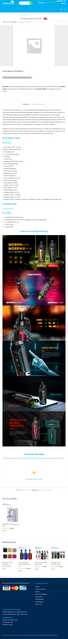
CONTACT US (61, 1)
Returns (37, 591)
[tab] (26, 104)
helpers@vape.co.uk (21, 612)
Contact (37, 586)
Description (26, 104)
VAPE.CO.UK (38, 604)
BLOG (64, 3)
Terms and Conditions (40, 594)
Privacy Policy (38, 596)
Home (4, 22)
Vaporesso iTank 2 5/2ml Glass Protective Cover (7, 564)
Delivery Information (40, 589)
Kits (8, 22)
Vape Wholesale (39, 599)
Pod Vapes (13, 22)
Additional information (38, 104)
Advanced (40, 490)
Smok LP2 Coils (8, 208)
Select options (5, 529)
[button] (31, 3)
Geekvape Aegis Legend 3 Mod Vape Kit (24, 564)
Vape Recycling (39, 601)
